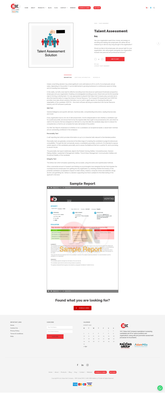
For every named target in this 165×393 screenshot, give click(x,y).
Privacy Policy (14, 331)
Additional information (82, 77)
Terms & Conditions (16, 333)
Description (68, 77)
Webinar (72, 7)
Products (41, 7)
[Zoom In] (63, 188)
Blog (49, 7)
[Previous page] (48, 188)
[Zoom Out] (60, 188)
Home (26, 7)
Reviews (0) (96, 77)
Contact (63, 7)
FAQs (12, 336)
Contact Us (14, 328)
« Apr (85, 346)
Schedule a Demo (84, 308)
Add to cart (115, 59)
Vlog (56, 7)
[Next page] (51, 188)
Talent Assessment (104, 23)
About (33, 7)
